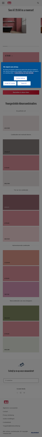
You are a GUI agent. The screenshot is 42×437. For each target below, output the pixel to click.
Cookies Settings (20, 78)
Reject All (24, 83)
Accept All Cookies (10, 83)
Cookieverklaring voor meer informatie (23, 73)
